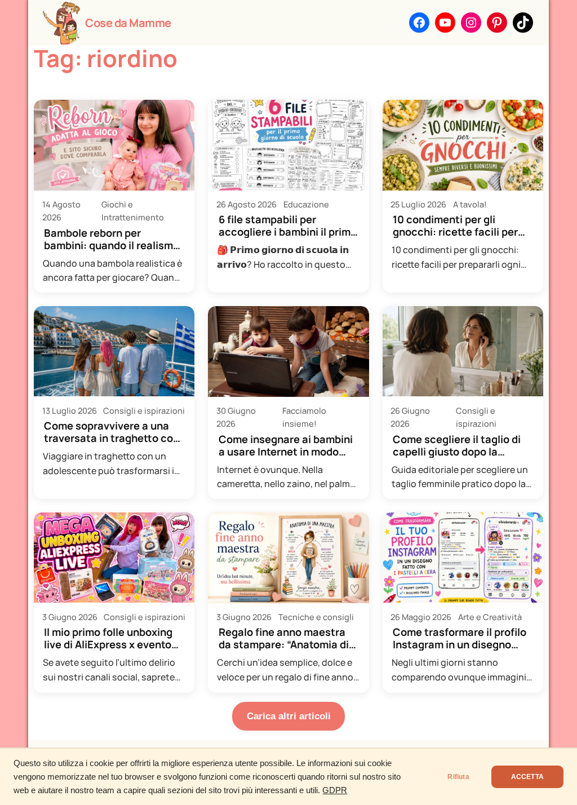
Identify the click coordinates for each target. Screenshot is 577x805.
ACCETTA (527, 777)
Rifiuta (458, 777)
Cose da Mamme (128, 22)
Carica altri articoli (289, 716)
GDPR (334, 790)
